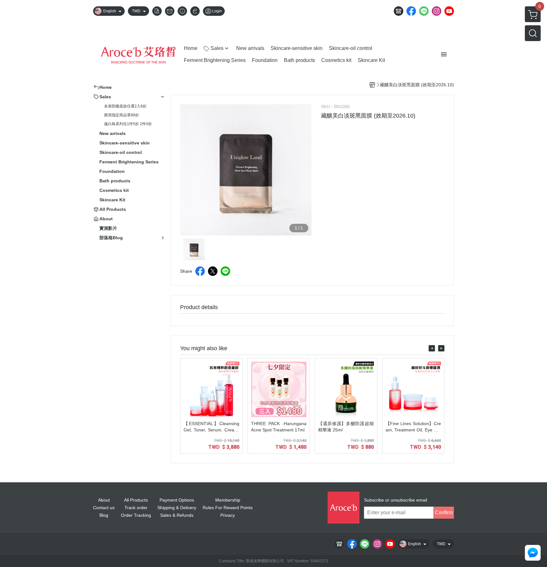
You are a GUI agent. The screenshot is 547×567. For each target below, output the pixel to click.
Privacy (227, 515)
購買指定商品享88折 (121, 115)
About (104, 500)
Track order (136, 507)
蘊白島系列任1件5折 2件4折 (128, 124)
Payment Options (177, 500)
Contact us (104, 507)
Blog (103, 515)
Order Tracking (136, 515)
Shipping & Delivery (176, 507)
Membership (227, 500)
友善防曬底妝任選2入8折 (125, 106)
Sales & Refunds (176, 515)
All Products (136, 500)
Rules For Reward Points (228, 507)
